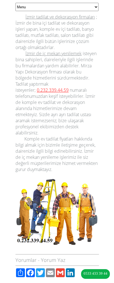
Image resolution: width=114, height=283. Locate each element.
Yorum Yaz (53, 260)
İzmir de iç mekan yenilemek (53, 53)
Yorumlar (26, 260)
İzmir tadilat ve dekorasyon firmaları (60, 17)
